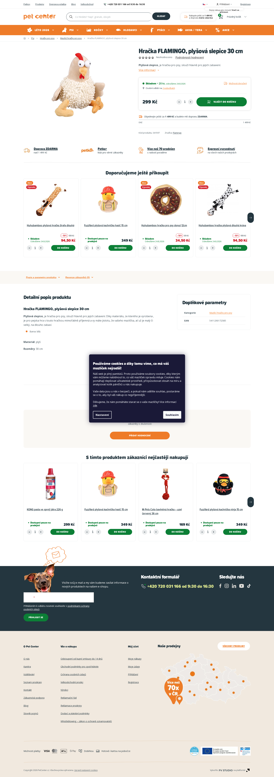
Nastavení (102, 415)
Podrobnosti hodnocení (189, 57)
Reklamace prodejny (71, 705)
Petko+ (27, 4)
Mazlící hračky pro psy (220, 312)
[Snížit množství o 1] (179, 101)
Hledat (161, 16)
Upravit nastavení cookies (86, 770)
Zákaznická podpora (34, 698)
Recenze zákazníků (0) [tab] (77, 277)
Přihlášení (133, 674)
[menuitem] (41, 30)
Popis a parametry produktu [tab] (41, 277)
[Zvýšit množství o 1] (190, 101)
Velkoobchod (87, 4)
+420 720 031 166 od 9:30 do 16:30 (126, 4)
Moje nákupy (134, 659)
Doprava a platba (57, 4)
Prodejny (39, 4)
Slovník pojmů (31, 713)
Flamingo (177, 132)
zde (95, 405)
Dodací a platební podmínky (75, 713)
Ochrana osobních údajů (73, 674)
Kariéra (27, 666)
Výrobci (64, 690)
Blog (73, 4)
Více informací (147, 70)
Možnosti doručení (238, 83)
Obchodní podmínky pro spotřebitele (80, 666)
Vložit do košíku (225, 102)
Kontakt (28, 690)
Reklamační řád (69, 698)
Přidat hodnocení (140, 435)
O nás (27, 659)
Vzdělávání (29, 674)
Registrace (245, 4)
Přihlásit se (36, 617)
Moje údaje (134, 666)
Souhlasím (172, 415)
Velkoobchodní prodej (72, 682)
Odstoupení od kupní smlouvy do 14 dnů (82, 659)
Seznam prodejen (33, 682)
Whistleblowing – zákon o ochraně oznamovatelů (86, 721)
